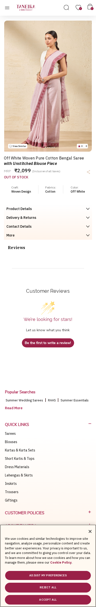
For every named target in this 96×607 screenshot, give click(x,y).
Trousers (11, 492)
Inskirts (11, 483)
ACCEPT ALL (48, 599)
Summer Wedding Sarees (24, 400)
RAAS (52, 400)
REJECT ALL (48, 587)
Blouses (11, 442)
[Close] (90, 531)
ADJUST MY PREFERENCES (47, 575)
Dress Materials (17, 467)
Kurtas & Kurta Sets (20, 450)
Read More (13, 408)
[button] (42, 147)
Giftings (11, 500)
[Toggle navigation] (9, 8)
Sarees (10, 433)
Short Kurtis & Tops (19, 458)
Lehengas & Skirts (19, 475)
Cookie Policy (61, 562)
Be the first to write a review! (48, 343)
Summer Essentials (75, 400)
